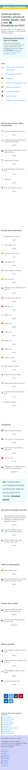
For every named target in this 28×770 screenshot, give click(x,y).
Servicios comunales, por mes (16, 83)
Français (5, 765)
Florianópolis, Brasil (8, 733)
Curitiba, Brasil (7, 717)
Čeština (5, 760)
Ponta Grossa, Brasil (8, 719)
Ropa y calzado (11, 96)
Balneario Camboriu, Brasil (10, 728)
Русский (5, 751)
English (5, 749)
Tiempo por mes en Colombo (15, 100)
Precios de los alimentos (14, 74)
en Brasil (13, 29)
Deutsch (5, 764)
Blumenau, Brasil (7, 724)
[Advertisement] (14, 113)
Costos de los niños (12, 91)
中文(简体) (6, 762)
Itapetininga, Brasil (8, 731)
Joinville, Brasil (7, 720)
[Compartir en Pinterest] (21, 696)
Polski (4, 753)
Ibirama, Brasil (7, 729)
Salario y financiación (13, 87)
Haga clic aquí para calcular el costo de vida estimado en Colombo (12, 52)
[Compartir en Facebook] (6, 696)
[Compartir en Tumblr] (16, 696)
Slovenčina (6, 758)
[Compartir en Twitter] (11, 696)
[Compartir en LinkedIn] (6, 701)
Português (6, 757)
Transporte (10, 78)
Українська (6, 755)
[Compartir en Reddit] (11, 701)
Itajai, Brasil (6, 726)
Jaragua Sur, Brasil (8, 722)
